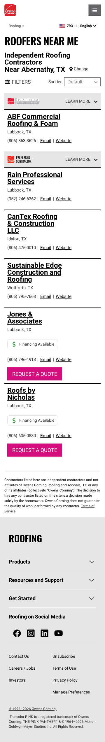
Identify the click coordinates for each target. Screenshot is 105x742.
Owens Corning (10, 10)
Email (45, 140)
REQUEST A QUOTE (34, 374)
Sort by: (55, 81)
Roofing (15, 26)
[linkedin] (44, 633)
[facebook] (17, 633)
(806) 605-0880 (21, 435)
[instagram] (31, 633)
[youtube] (58, 633)
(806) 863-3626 (21, 140)
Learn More (77, 101)
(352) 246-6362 (21, 198)
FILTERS (21, 81)
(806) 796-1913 (21, 359)
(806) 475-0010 (21, 247)
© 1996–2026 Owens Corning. (33, 709)
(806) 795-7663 (21, 296)
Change (81, 68)
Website (63, 140)
